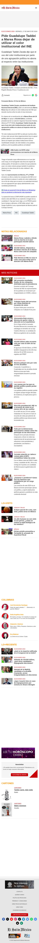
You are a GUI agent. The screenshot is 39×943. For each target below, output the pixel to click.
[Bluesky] (27, 919)
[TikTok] (19, 919)
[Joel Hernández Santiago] (5, 607)
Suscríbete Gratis (19, 775)
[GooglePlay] (21, 923)
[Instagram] (15, 919)
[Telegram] (23, 919)
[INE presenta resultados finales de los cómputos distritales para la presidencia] (7, 286)
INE (16, 212)
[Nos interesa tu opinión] (19, 884)
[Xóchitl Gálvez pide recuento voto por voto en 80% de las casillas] (7, 348)
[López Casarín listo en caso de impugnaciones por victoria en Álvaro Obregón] (7, 682)
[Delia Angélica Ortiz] (5, 616)
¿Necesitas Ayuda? (20, 915)
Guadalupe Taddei (28, 212)
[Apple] (17, 923)
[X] (7, 919)
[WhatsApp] (31, 919)
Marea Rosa (7, 212)
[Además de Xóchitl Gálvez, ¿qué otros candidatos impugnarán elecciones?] (7, 660)
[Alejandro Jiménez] (5, 625)
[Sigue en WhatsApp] (32, 95)
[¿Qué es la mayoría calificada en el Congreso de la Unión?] (7, 651)
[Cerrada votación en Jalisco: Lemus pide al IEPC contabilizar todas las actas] (7, 461)
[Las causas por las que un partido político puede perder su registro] (7, 390)
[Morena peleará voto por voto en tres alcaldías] (7, 369)
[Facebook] (3, 919)
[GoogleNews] (35, 919)
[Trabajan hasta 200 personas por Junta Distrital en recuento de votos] (7, 305)
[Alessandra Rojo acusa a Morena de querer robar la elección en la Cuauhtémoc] (7, 325)
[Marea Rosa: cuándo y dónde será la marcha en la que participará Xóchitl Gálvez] (7, 239)
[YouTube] (11, 919)
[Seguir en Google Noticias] (36, 95)
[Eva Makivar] (5, 635)
